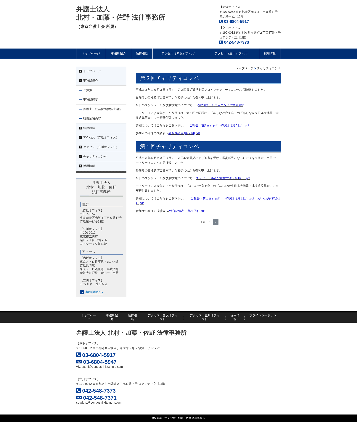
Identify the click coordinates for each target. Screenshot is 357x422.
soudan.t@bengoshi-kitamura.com (98, 402)
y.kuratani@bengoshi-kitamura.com (99, 366)
